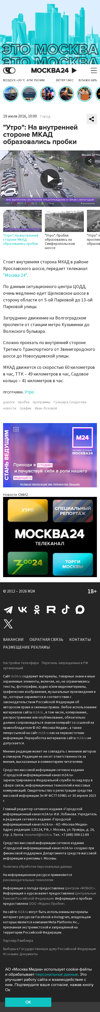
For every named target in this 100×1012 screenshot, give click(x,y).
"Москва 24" (15, 275)
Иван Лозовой (46, 408)
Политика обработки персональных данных (37, 866)
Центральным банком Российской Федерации (49, 896)
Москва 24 (50, 71)
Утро (29, 392)
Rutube (51, 609)
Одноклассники (37, 609)
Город (45, 116)
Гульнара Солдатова (70, 402)
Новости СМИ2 (15, 494)
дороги (9, 402)
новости (9, 408)
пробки (23, 402)
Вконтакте (22, 609)
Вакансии (13, 639)
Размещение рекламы (26, 647)
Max (80, 609)
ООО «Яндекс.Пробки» (47, 903)
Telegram (8, 609)
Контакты (80, 639)
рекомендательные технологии (28, 880)
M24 (31, 591)
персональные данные (56, 974)
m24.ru (16, 676)
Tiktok (66, 609)
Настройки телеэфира (21, 663)
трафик (25, 408)
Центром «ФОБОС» (80, 888)
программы (41, 402)
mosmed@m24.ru (38, 834)
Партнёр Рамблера (18, 940)
